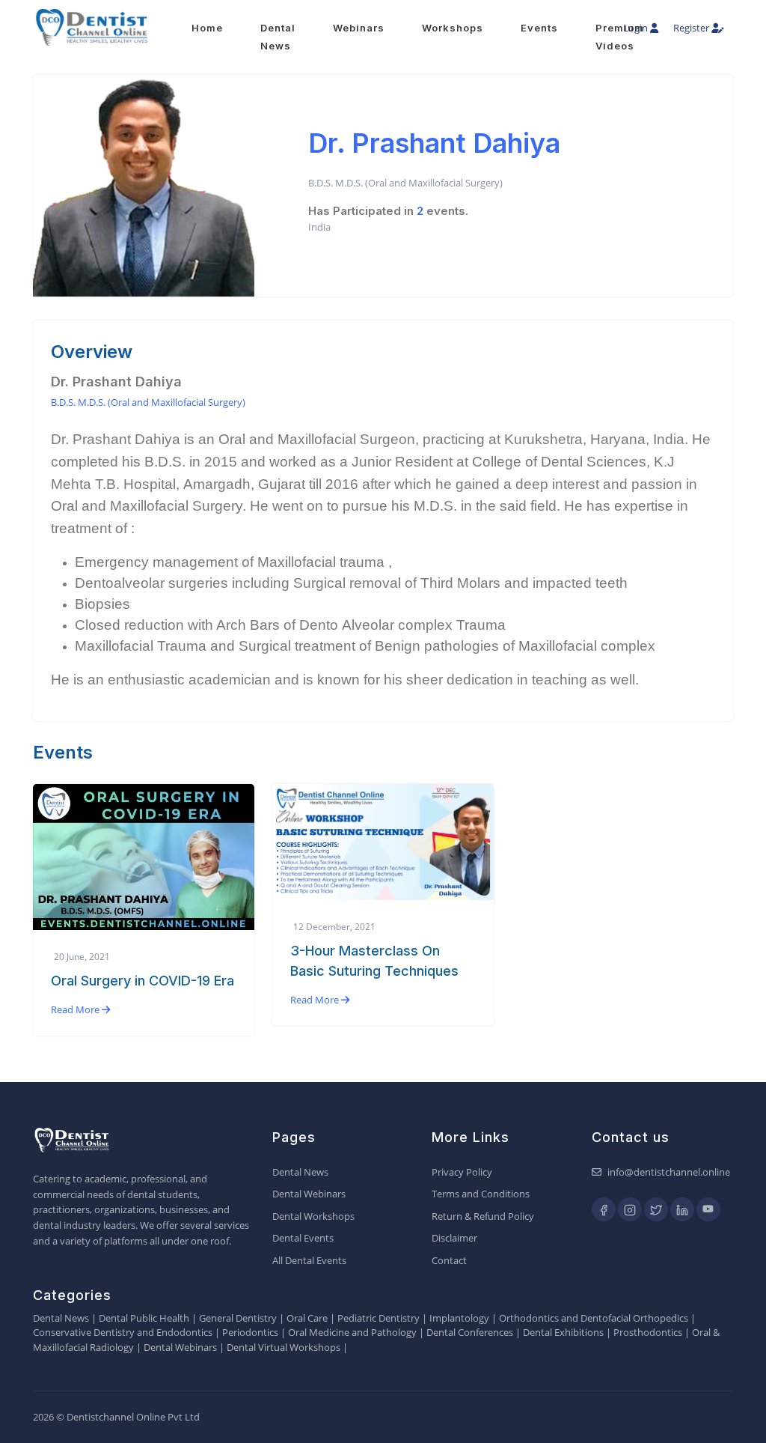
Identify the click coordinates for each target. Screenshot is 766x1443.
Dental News (300, 1172)
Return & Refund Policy (483, 1216)
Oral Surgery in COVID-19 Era (142, 980)
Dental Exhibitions (563, 1332)
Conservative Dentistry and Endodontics (122, 1332)
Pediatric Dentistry (378, 1318)
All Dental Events (309, 1260)
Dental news (277, 37)
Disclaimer (454, 1238)
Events (539, 28)
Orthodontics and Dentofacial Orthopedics (593, 1318)
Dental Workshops (313, 1216)
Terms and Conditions (481, 1193)
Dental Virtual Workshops (283, 1347)
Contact (449, 1260)
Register (692, 27)
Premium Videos (619, 37)
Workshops (452, 28)
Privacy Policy (462, 1172)
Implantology (459, 1318)
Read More (76, 1009)
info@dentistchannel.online (668, 1172)
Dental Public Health (144, 1318)
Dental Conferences (469, 1332)
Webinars (358, 28)
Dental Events (303, 1238)
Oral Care (307, 1318)
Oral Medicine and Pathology (352, 1332)
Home (207, 28)
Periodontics (250, 1332)
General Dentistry (238, 1318)
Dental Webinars (309, 1193)
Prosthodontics (647, 1332)
